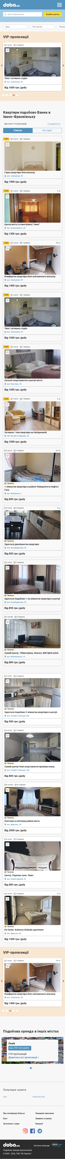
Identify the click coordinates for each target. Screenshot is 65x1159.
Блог (5, 1118)
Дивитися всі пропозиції (22, 1057)
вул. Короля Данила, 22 (16, 879)
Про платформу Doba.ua (14, 1113)
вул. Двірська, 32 (14, 825)
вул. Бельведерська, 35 (16, 548)
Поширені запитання (44, 1113)
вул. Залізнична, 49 (15, 82)
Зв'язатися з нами (11, 1124)
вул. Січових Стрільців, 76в (18, 770)
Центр (5, 1096)
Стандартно (53, 124)
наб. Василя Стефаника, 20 (18, 436)
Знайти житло (52, 14)
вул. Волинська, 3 (14, 493)
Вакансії (39, 1124)
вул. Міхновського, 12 (16, 657)
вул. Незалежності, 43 (16, 228)
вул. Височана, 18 (14, 384)
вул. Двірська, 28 (14, 933)
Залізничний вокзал (38, 1096)
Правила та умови (43, 1118)
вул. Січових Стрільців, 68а (18, 716)
